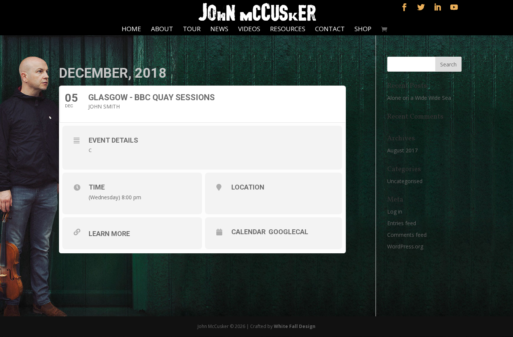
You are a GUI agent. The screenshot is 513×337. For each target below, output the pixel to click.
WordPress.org (405, 246)
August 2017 (402, 150)
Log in (394, 211)
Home (131, 29)
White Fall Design (294, 326)
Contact (330, 29)
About (162, 29)
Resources (287, 29)
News (219, 29)
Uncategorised (404, 181)
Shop (363, 29)
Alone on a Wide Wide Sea (419, 97)
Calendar (248, 232)
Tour (192, 29)
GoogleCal (288, 232)
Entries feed (401, 223)
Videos (249, 29)
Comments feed (407, 234)
